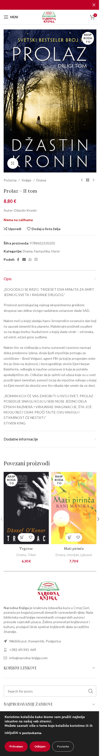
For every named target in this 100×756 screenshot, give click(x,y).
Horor (55, 251)
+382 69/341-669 (22, 650)
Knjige (26, 180)
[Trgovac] (26, 508)
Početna (10, 180)
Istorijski (73, 555)
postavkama (31, 733)
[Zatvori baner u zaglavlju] (94, 5)
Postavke (63, 746)
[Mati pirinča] (73, 508)
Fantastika (42, 251)
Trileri (32, 555)
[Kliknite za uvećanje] (12, 163)
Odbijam (39, 746)
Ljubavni (86, 555)
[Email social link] (24, 259)
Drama (41, 180)
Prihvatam (16, 746)
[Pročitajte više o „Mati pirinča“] (69, 537)
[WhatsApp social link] (30, 259)
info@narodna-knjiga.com (28, 658)
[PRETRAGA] (90, 691)
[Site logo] (50, 17)
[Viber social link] (36, 259)
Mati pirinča (73, 548)
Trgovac (26, 548)
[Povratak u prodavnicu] (88, 180)
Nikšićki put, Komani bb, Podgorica (35, 641)
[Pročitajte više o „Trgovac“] (22, 537)
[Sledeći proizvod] (93, 180)
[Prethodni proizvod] (82, 180)
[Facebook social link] (18, 259)
